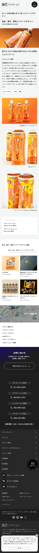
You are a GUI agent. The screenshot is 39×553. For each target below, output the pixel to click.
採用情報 (5, 469)
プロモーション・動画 (9, 343)
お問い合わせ (6, 497)
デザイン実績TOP (7, 327)
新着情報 (4, 493)
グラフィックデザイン (9, 339)
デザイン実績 (6, 443)
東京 (15, 91)
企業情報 (5, 458)
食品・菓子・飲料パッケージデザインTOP (21, 250)
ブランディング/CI (8, 330)
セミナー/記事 (6, 453)
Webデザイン (6, 336)
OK (20, 548)
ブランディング (7, 432)
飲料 (20, 91)
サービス (5, 437)
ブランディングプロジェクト (11, 448)
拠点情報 (5, 464)
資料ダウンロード (25, 493)
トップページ (6, 504)
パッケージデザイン (7, 91)
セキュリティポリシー (8, 500)
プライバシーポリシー (26, 497)
